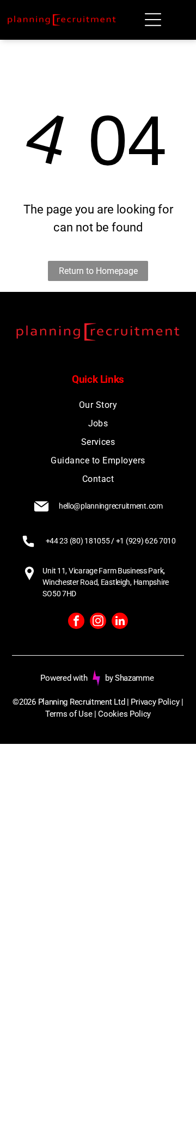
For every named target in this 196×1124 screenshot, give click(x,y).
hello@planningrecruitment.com (111, 506)
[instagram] (98, 622)
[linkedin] (120, 622)
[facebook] (76, 622)
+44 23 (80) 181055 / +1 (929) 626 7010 (111, 540)
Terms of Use (68, 714)
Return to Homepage (98, 271)
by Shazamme (129, 678)
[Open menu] (153, 19)
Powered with (63, 678)
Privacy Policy (155, 702)
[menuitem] (98, 405)
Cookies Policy (124, 714)
